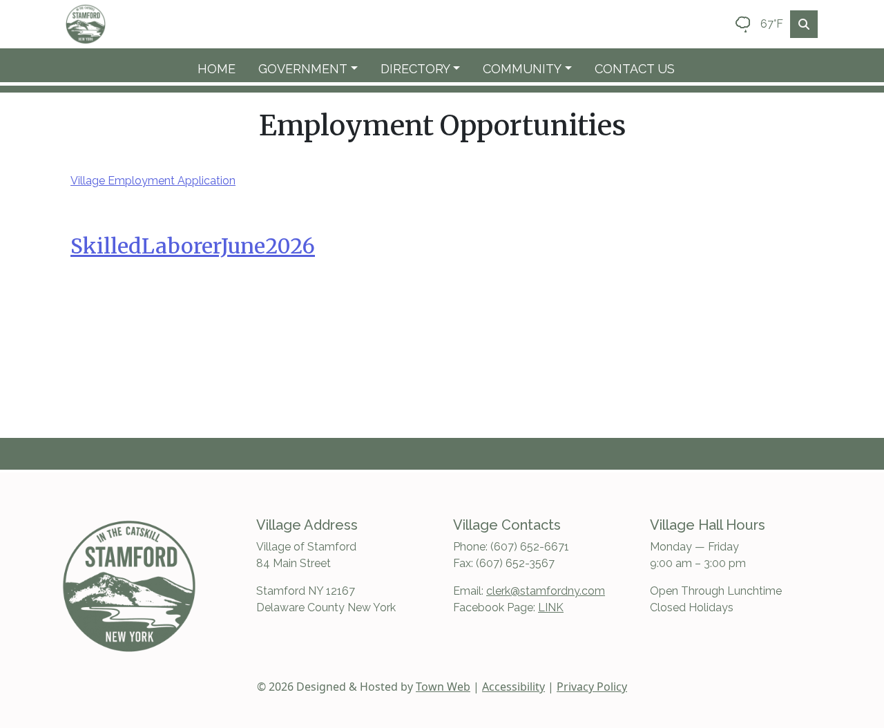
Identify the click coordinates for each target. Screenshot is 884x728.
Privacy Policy (592, 686)
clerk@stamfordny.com (545, 590)
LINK (551, 607)
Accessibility (513, 686)
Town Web (443, 686)
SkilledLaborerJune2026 (192, 246)
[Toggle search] (804, 24)
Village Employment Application (153, 180)
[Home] (85, 24)
